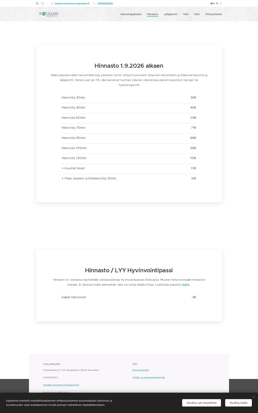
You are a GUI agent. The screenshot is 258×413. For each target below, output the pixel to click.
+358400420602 (105, 3)
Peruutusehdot (141, 370)
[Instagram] (42, 3)
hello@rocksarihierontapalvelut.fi (72, 3)
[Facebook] (37, 3)
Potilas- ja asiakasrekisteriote (149, 377)
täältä (185, 285)
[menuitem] (132, 14)
